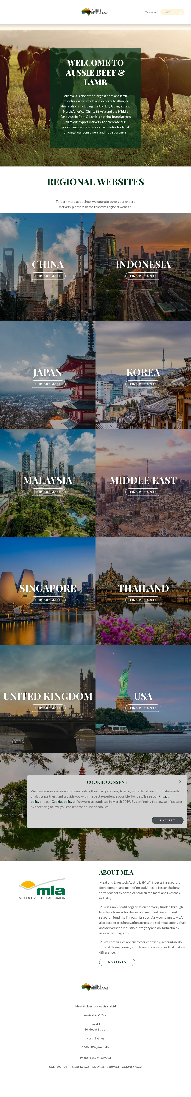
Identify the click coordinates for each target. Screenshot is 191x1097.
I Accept (167, 820)
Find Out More (48, 276)
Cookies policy (61, 801)
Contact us (150, 12)
